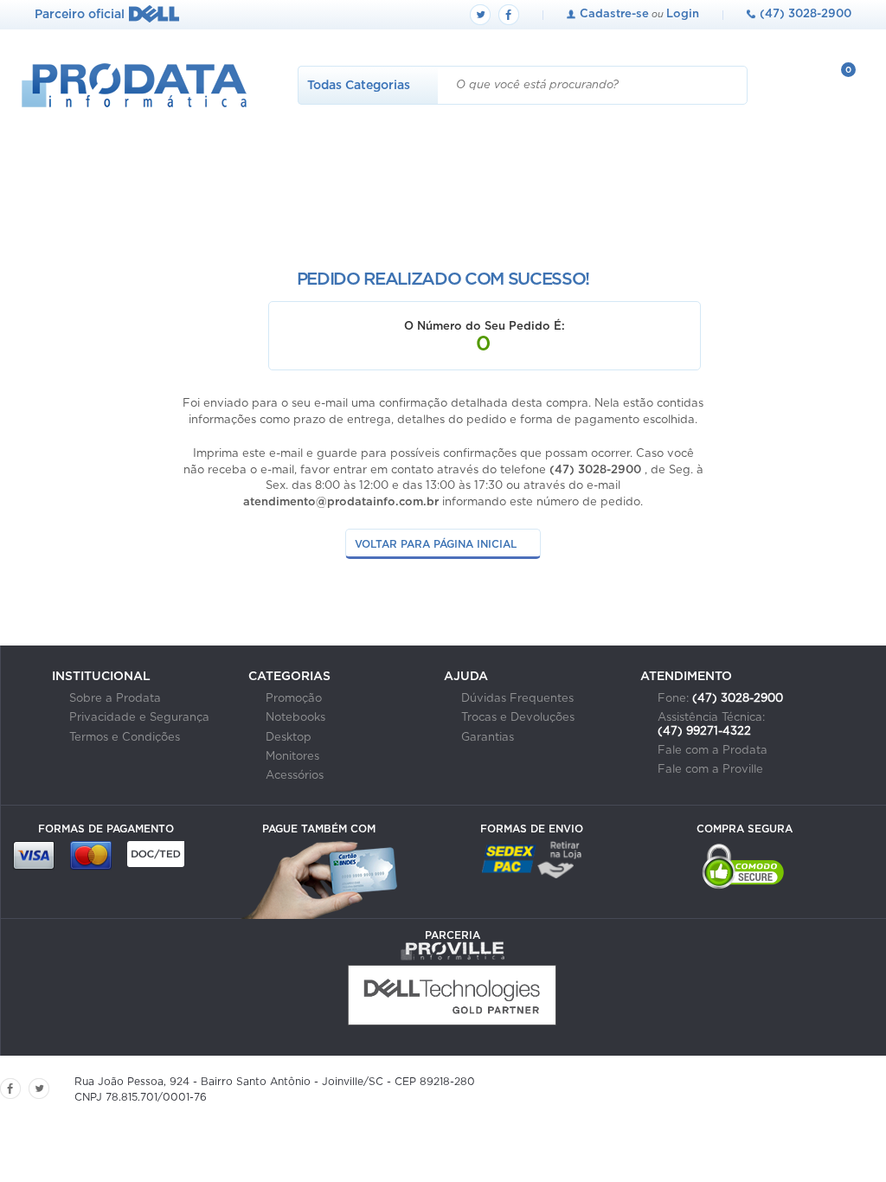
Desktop (288, 737)
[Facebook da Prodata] (508, 14)
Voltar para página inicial (436, 544)
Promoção (294, 698)
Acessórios (295, 775)
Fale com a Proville (710, 769)
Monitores (292, 756)
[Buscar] (728, 85)
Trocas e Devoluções (518, 717)
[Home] (123, 103)
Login (682, 14)
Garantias (487, 737)
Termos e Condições (124, 737)
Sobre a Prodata (115, 698)
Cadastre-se (614, 14)
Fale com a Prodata (712, 750)
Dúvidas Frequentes (517, 698)
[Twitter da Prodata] (480, 14)
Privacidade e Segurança (139, 717)
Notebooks (295, 717)
